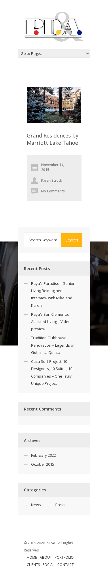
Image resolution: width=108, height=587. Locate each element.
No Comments (53, 191)
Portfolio (64, 557)
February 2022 (43, 455)
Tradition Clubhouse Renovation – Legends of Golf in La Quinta (53, 345)
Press (60, 504)
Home (32, 557)
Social (48, 564)
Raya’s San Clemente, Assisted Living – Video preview (51, 321)
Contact (65, 564)
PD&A (50, 542)
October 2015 (42, 464)
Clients (33, 564)
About (46, 557)
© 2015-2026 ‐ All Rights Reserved (48, 546)
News (36, 504)
